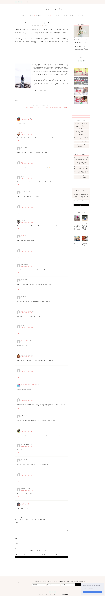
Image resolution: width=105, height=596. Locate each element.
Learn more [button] (90, 588)
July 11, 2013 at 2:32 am (27, 207)
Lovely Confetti (57, 594)
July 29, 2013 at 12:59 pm (27, 490)
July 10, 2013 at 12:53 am (27, 134)
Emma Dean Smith (25, 340)
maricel (23, 235)
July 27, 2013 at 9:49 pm (27, 475)
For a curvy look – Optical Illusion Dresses (23, 89)
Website (17, 543)
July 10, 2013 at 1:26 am (27, 148)
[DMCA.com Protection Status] (65, 594)
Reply (18, 125)
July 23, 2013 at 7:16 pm (27, 446)
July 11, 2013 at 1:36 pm (27, 251)
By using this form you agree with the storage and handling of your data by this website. (36, 554)
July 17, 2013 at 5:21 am (27, 356)
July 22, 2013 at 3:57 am (27, 416)
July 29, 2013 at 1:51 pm (27, 504)
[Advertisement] (41, 53)
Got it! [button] (92, 591)
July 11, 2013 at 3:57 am (27, 222)
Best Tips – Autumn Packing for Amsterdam (77, 245)
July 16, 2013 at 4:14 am (27, 342)
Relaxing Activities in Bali (81, 141)
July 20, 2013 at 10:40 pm (27, 386)
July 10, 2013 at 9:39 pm (27, 192)
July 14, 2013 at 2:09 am (27, 298)
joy (22, 162)
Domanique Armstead (26, 311)
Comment (17, 522)
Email (16, 538)
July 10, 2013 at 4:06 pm (27, 178)
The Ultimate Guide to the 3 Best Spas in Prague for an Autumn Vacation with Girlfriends (77, 227)
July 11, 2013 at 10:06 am (27, 236)
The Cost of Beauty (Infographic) (31, 107)
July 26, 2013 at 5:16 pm (27, 460)
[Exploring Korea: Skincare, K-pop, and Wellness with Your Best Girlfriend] (85, 218)
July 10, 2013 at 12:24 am (27, 119)
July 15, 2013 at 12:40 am (27, 312)
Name (16, 533)
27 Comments (46, 25)
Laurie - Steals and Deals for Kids (29, 384)
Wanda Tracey (24, 132)
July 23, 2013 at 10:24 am (27, 431)
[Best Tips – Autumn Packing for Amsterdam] (77, 239)
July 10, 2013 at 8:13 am (27, 163)
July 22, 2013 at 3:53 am (27, 400)
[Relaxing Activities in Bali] (85, 239)
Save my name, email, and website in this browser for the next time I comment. (32, 550)
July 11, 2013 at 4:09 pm (27, 266)
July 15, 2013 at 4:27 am (27, 327)
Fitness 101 (52, 8)
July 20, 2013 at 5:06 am (27, 371)
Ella (75, 157)
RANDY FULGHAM (25, 503)
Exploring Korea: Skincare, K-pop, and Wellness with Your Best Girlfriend (81, 133)
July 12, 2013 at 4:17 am (27, 280)
